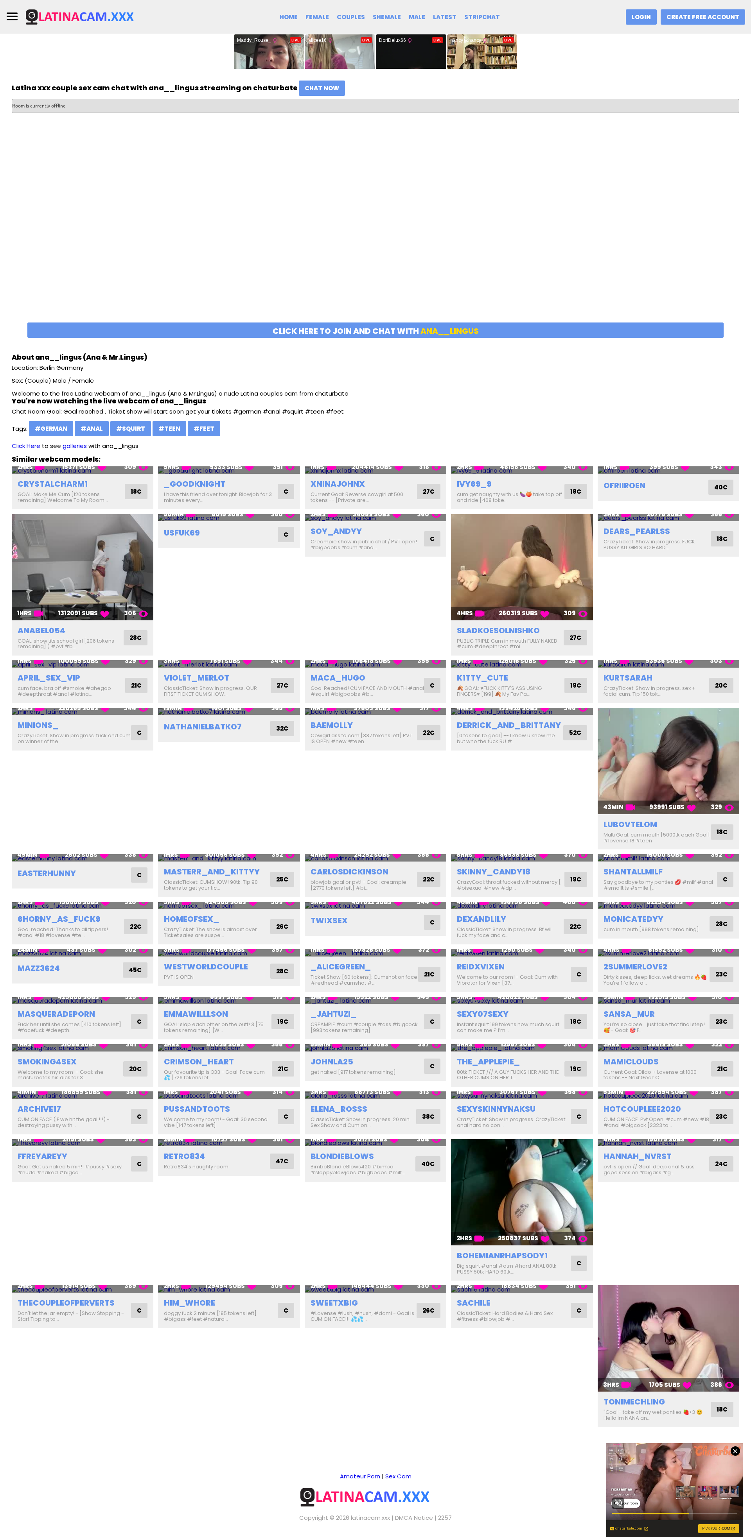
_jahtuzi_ (333, 1014)
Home (289, 17)
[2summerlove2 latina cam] (668, 953)
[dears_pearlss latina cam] (668, 517)
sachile (473, 1302)
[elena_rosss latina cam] (375, 1095)
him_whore (189, 1302)
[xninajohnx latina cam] (375, 470)
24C (721, 1164)
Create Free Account (703, 17)
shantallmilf (633, 871)
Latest (444, 17)
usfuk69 (182, 532)
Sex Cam (398, 1476)
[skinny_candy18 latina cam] (522, 858)
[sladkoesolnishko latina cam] (522, 567)
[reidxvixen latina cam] (522, 953)
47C (282, 1161)
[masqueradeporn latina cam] (82, 1000)
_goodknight (194, 483)
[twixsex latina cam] (375, 905)
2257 (445, 1518)
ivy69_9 (474, 483)
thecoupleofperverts (66, 1302)
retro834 (184, 1156)
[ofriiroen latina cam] (668, 470)
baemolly (332, 725)
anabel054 (41, 630)
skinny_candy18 (493, 871)
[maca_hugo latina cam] (375, 664)
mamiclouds (631, 1061)
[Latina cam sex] (88, 16)
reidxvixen (481, 966)
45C (135, 970)
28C (135, 638)
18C (136, 491)
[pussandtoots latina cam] (229, 1095)
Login (641, 17)
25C (282, 879)
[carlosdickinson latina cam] (375, 858)
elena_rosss (339, 1108)
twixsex (329, 920)
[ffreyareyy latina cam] (82, 1142)
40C (721, 487)
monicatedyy (633, 919)
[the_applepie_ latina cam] (522, 1048)
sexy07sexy (482, 1014)
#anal (92, 429)
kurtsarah (628, 677)
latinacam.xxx (370, 1518)
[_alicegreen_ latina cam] (375, 953)
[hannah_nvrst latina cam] (668, 1142)
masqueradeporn (56, 1014)
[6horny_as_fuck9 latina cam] (82, 905)
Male (417, 17)
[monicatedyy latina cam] (668, 905)
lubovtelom (630, 824)
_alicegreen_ (341, 966)
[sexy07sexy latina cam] (522, 1000)
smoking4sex (47, 1061)
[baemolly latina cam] (375, 711)
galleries (75, 446)
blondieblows (342, 1156)
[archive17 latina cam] (82, 1095)
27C (429, 491)
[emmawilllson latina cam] (229, 1000)
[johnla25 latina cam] (375, 1048)
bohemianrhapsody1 (502, 1255)
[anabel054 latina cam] (82, 567)
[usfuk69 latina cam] (229, 517)
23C (721, 974)
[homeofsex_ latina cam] (229, 905)
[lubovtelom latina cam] (668, 761)
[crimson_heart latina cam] (229, 1048)
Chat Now (322, 88)
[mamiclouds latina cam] (668, 1048)
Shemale (387, 17)
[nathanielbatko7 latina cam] (229, 711)
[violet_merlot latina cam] (229, 664)
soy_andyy (336, 531)
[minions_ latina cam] (82, 711)
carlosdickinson (349, 871)
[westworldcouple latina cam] (229, 953)
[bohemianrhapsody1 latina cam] (522, 1192)
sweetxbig (334, 1302)
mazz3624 (39, 968)
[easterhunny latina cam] (82, 858)
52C (575, 733)
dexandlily (481, 919)
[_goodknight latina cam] (229, 470)
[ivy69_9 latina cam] (522, 470)
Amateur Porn (360, 1476)
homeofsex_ (191, 919)
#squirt (130, 429)
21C (136, 685)
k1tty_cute (482, 677)
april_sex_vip (49, 677)
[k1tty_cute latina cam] (522, 664)
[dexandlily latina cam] (522, 905)
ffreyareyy (42, 1156)
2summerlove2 (635, 966)
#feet (204, 429)
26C (282, 927)
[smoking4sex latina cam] (82, 1048)
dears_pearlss (637, 531)
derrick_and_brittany (509, 725)
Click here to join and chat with (376, 331)
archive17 (39, 1108)
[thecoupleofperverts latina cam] (82, 1289)
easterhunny (47, 873)
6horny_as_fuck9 (59, 919)
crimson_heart (199, 1061)
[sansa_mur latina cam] (668, 1000)
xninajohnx (338, 483)
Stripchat (482, 17)
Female (317, 17)
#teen (169, 429)
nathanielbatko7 (203, 726)
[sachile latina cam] (522, 1289)
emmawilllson (196, 1014)
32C (282, 728)
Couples (351, 17)
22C (429, 733)
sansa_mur (629, 1014)
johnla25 (332, 1061)
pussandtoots (197, 1108)
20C (721, 685)
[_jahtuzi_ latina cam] (375, 1000)
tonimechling (634, 1401)
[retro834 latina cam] (229, 1142)
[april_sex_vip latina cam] (82, 664)
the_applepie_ (488, 1061)
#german (51, 429)
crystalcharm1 (53, 483)
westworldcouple (206, 966)
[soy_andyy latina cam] (375, 517)
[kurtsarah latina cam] (668, 664)
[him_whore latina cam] (229, 1289)
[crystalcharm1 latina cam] (82, 470)
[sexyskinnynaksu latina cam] (522, 1095)
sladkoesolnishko (498, 630)
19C (575, 685)
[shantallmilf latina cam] (668, 858)
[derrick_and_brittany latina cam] (522, 711)
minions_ (38, 725)
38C (428, 1116)
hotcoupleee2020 (642, 1108)
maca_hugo (338, 677)
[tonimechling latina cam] (668, 1338)
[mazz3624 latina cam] (82, 953)
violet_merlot (196, 677)
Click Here (26, 446)
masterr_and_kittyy (212, 871)
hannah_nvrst (638, 1156)
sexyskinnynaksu (496, 1108)
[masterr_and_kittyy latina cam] (229, 858)
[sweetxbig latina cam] (375, 1289)
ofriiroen (624, 485)
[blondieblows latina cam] (375, 1142)
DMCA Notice (414, 1518)
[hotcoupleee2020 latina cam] (668, 1095)
